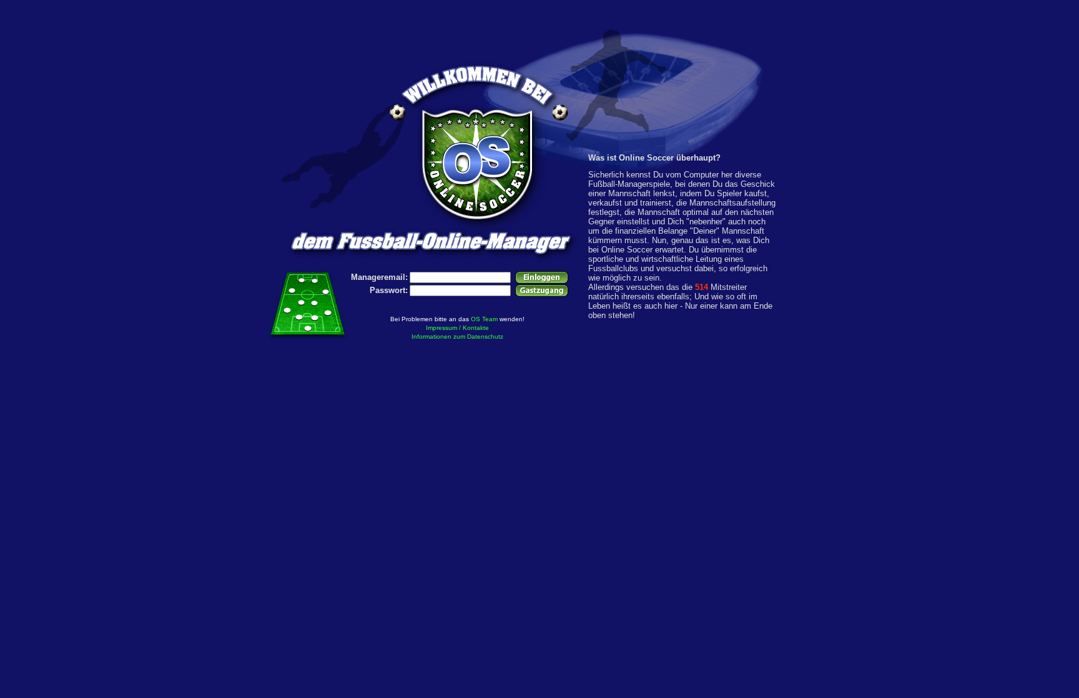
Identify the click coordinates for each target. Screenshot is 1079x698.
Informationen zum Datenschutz (457, 336)
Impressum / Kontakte (457, 327)
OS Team (484, 319)
